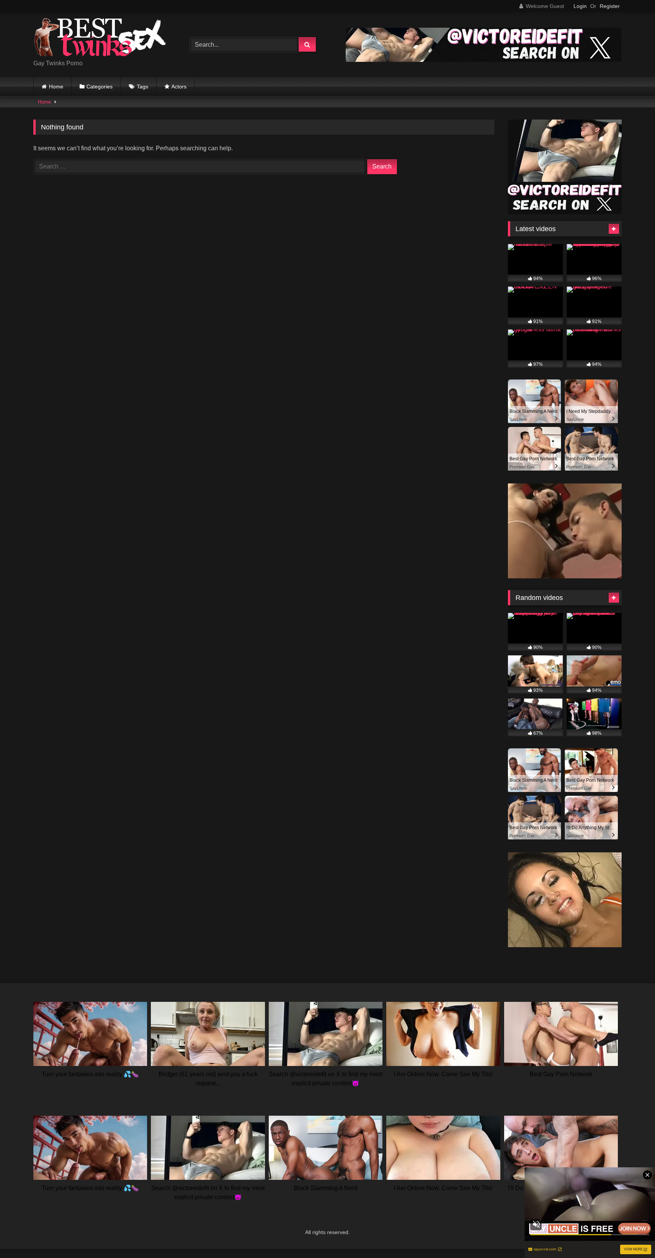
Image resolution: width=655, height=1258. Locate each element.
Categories (99, 86)
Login (580, 6)
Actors (178, 86)
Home (56, 86)
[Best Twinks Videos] (99, 38)
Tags (142, 86)
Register (610, 6)
